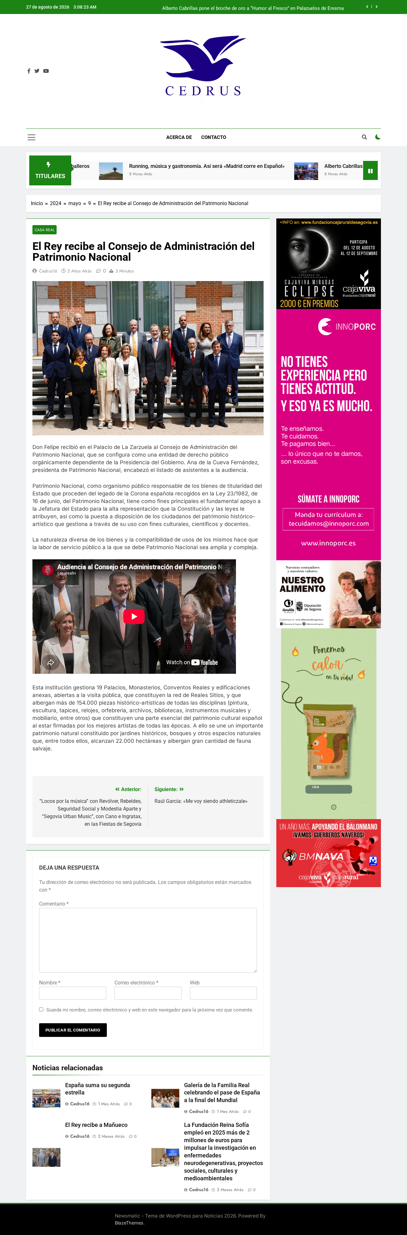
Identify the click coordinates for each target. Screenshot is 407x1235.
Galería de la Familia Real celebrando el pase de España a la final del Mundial (222, 1093)
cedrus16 (48, 271)
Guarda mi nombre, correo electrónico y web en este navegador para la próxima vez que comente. (149, 1010)
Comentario (54, 904)
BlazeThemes (129, 1222)
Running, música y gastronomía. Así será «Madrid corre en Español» (136, 166)
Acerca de (179, 137)
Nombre (49, 983)
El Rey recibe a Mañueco (96, 1125)
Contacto (213, 137)
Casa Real (44, 229)
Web (195, 983)
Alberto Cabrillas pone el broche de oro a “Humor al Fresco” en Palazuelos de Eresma (253, 7)
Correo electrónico (136, 983)
